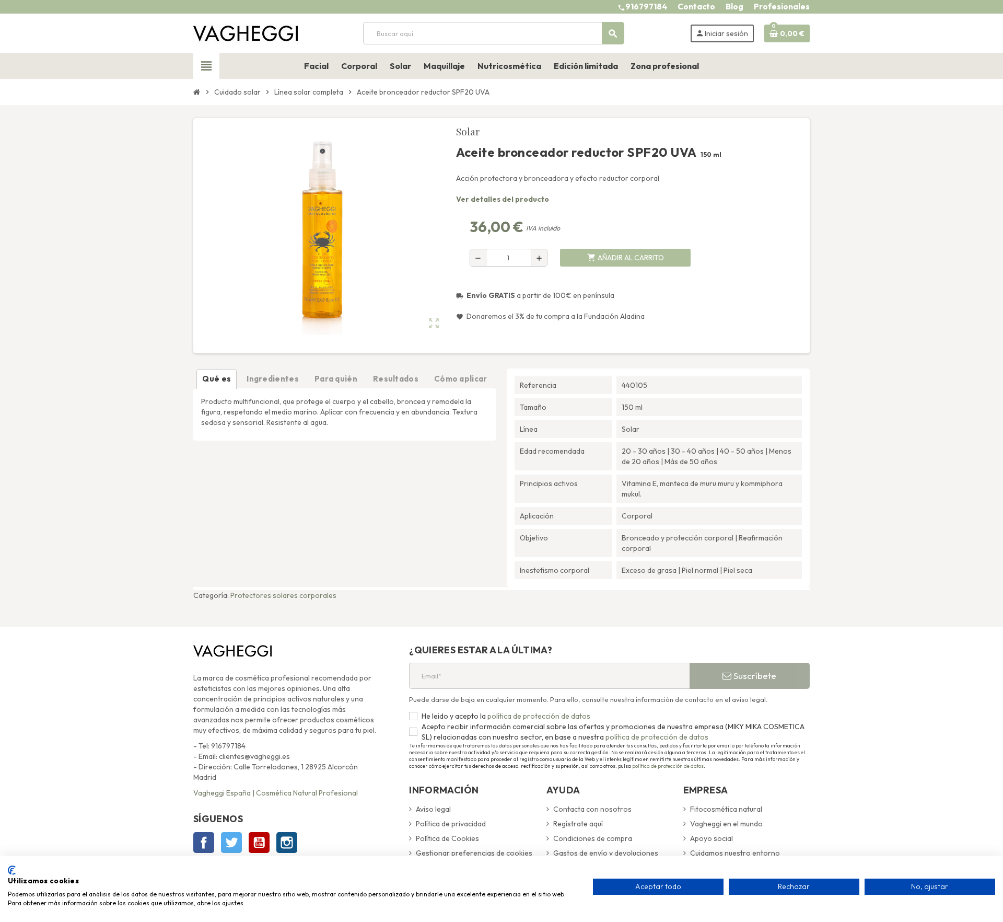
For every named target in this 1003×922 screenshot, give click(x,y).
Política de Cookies (447, 838)
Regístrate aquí (578, 823)
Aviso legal (433, 809)
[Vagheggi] (245, 32)
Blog (734, 6)
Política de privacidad (451, 823)
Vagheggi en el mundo (726, 823)
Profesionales (782, 6)
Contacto (696, 6)
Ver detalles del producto (502, 199)
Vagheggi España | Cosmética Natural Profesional (275, 793)
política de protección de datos (538, 716)
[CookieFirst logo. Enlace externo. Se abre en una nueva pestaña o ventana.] (12, 870)
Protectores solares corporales (283, 595)
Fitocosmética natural (726, 809)
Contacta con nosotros (592, 809)
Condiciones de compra (592, 838)
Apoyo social (711, 838)
